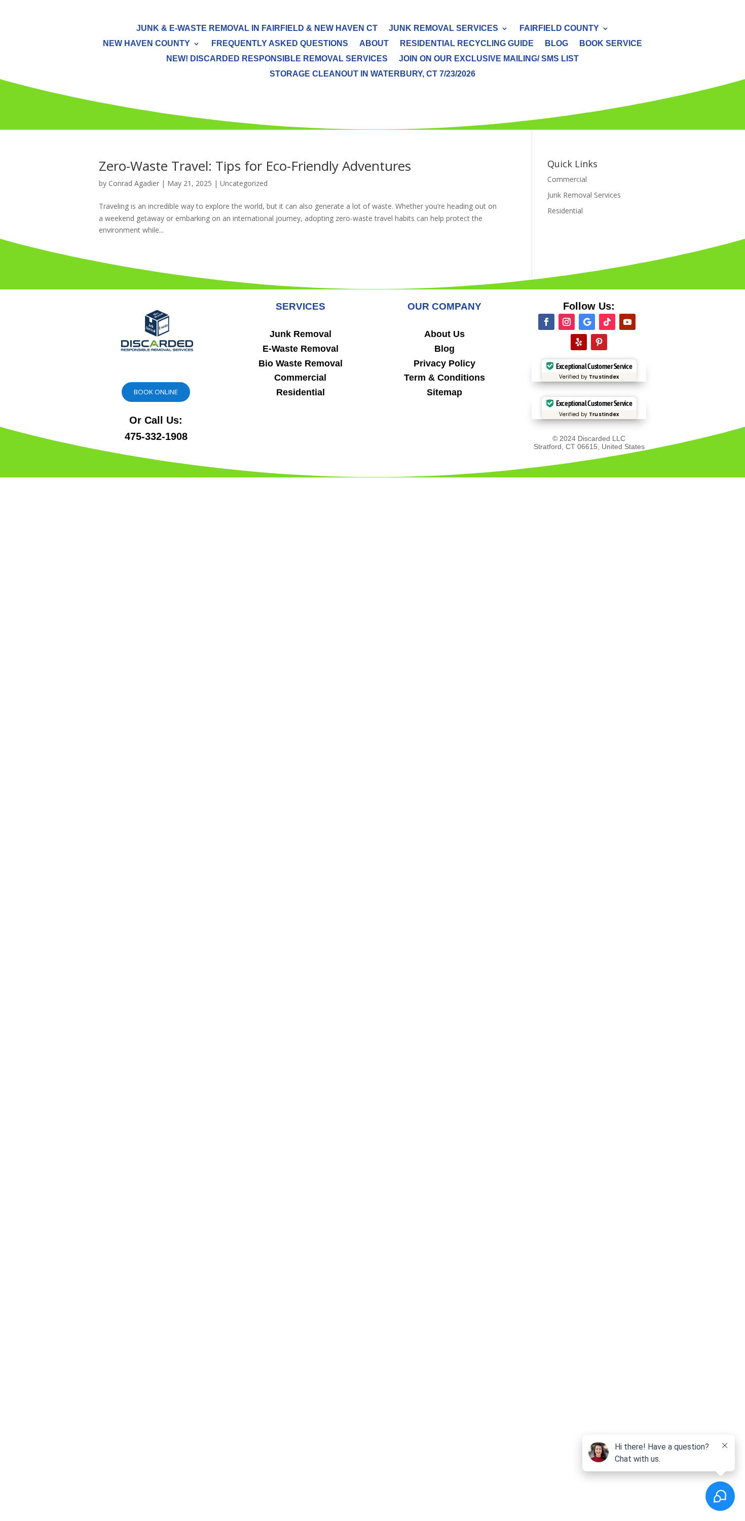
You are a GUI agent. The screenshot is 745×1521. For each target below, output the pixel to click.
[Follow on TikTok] (607, 322)
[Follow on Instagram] (566, 322)
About (374, 44)
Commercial (567, 179)
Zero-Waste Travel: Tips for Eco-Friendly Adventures (255, 166)
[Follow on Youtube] (627, 322)
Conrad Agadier (133, 183)
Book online (156, 391)
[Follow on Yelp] (579, 342)
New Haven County (146, 44)
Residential (565, 210)
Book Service (610, 44)
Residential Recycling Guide (467, 44)
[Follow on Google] (587, 322)
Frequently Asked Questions (279, 44)
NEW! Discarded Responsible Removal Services (277, 59)
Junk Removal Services (443, 28)
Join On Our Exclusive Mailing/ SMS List (489, 59)
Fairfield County (559, 28)
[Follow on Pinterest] (599, 342)
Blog (556, 44)
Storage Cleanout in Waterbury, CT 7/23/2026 (372, 74)
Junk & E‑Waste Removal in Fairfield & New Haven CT (257, 28)
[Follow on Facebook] (546, 322)
